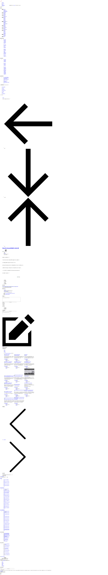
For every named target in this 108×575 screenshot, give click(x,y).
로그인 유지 (2, 569)
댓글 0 (16, 368)
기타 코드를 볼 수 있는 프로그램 (7, 392)
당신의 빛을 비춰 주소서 (5, 45)
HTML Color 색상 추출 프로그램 (7, 383)
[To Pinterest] (8, 286)
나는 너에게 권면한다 (6, 77)
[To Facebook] (3, 286)
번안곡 (4, 19)
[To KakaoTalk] (16, 286)
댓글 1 (6, 368)
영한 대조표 (5, 10)
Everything (25, 355)
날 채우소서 (5, 81)
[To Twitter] (6, 286)
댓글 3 (26, 389)
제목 (4, 350)
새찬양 (4, 17)
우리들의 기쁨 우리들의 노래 (17, 362)
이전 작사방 (5, 29)
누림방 (4, 31)
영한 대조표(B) (5, 11)
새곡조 (4, 18)
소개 (2, 561)
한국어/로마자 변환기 (6, 355)
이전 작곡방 (5, 27)
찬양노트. (4, 560)
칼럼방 (4, 21)
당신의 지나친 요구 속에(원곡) (5, 68)
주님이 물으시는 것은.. (5, 54)
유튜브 (3, 4)
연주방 (5, 14)
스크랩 (5, 283)
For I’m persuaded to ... (6, 533)
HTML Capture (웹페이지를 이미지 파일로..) (9, 399)
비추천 (5, 281)
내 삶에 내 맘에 (5, 78)
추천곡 (3, 2)
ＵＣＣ (5, 32)
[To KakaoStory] (13, 286)
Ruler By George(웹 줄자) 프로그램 (10, 248)
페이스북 (3, 3)
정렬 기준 (4, 348)
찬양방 (4, 13)
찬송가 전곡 (5, 16)
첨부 (6, 251)
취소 (3, 347)
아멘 (4, 515)
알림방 (4, 24)
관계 (5, 544)
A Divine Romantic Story (7, 535)
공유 (4, 282)
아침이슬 (17, 395)
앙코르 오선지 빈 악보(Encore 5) (7, 362)
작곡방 (4, 26)
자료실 (3, 97)
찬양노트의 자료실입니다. (8, 353)
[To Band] (11, 286)
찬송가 (5, 15)
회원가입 (3, 476)
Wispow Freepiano (7, 294)
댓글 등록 (4, 310)
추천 (4, 280)
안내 (2, 562)
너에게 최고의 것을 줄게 (6, 491)
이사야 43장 (6, 548)
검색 (3, 406)
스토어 (4, 36)
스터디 (5, 23)
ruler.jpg (5, 291)
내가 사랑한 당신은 (7, 554)
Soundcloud (3, 5)
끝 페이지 (5, 439)
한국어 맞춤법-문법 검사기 (27, 362)
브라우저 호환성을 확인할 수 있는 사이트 (10, 293)
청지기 (5, 253)
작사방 (4, 28)
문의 (2, 564)
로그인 (14, 5)
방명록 (5, 33)
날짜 (4, 351)
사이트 (4, 34)
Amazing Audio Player (16, 355)
